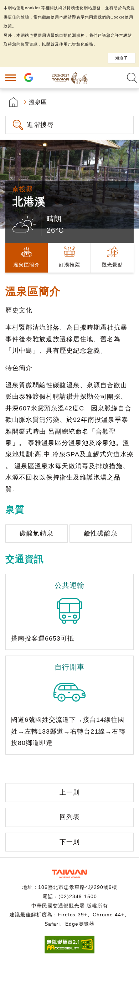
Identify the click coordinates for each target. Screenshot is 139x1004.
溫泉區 (38, 102)
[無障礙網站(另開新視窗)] (69, 951)
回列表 (70, 817)
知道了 (121, 58)
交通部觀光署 (69, 873)
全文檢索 (132, 78)
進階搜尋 (40, 124)
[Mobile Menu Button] (10, 77)
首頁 (13, 102)
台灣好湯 (69, 77)
